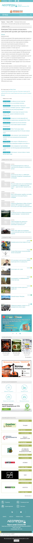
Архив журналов (9, 506)
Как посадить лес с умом (17, 269)
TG (18, 1)
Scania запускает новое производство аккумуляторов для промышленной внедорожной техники (16, 137)
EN (11, 1)
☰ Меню (5, 15)
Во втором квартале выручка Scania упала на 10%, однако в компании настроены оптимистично (15, 113)
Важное (4, 516)
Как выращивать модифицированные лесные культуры (20, 279)
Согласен (16, 540)
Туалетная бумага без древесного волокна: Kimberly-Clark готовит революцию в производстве (19, 223)
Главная (3, 22)
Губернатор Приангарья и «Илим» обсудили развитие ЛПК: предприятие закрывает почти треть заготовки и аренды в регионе (21, 205)
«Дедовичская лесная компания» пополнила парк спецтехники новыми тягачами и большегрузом (14, 124)
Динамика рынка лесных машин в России (20, 242)
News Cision (13, 89)
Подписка (7, 502)
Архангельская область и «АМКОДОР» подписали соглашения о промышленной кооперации (21, 176)
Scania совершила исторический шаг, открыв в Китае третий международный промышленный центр (16, 147)
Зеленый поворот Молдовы (17, 296)
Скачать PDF (6, 355)
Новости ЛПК (10, 22)
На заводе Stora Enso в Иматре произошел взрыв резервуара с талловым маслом (21, 213)
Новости (11, 516)
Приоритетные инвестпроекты (8, 401)
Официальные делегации (24, 401)
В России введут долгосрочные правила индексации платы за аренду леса (20, 260)
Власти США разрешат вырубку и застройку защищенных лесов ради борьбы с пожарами (21, 196)
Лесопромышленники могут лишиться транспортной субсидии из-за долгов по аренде (21, 167)
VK (15, 1)
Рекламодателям (25, 502)
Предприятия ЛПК (24, 391)
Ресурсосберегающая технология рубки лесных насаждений (20, 251)
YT (21, 512)
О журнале (28, 516)
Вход (5, 1)
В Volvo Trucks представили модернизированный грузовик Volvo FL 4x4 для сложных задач (16, 130)
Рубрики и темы (19, 516)
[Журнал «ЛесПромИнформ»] (16, 5)
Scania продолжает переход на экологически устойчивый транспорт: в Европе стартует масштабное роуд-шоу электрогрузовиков (16, 107)
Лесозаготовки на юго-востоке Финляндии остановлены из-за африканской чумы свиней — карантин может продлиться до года (21, 186)
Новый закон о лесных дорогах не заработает (19, 288)
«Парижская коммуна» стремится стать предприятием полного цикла (20, 306)
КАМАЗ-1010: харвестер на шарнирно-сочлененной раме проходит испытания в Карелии (21, 232)
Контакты (23, 506)
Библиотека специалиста (8, 391)
